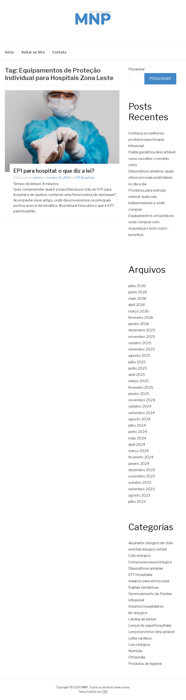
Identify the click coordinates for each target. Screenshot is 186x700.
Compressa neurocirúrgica (150, 562)
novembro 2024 (141, 400)
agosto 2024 (139, 419)
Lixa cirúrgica (139, 644)
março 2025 (138, 381)
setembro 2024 (141, 413)
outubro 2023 (139, 482)
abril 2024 (136, 444)
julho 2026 (137, 286)
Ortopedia (136, 657)
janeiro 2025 (138, 394)
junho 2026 (137, 292)
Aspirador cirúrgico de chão (150, 543)
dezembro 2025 (141, 330)
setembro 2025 (141, 349)
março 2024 (138, 451)
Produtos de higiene (145, 664)
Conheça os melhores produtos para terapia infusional (146, 139)
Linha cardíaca (140, 638)
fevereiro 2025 (140, 387)
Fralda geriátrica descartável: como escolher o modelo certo (152, 158)
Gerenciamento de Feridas (150, 594)
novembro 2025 (141, 337)
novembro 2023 (141, 476)
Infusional (136, 600)
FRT (105, 691)
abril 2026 (136, 305)
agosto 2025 (139, 355)
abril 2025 (136, 374)
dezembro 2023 (141, 470)
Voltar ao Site (33, 52)
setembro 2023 (141, 489)
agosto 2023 (139, 495)
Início (9, 52)
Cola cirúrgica (139, 555)
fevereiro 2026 (140, 317)
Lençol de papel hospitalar (149, 625)
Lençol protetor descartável (151, 632)
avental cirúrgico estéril (147, 549)
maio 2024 (137, 438)
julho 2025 (137, 362)
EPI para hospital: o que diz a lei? (53, 171)
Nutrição (135, 651)
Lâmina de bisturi (142, 619)
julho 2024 (137, 425)
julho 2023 (137, 501)
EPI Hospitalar (85, 177)
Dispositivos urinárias (145, 568)
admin (37, 177)
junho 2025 (137, 368)
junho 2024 (137, 432)
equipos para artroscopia (148, 581)
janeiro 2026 (138, 324)
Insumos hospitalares (146, 606)
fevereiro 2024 (140, 457)
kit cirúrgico (137, 613)
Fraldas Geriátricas (143, 587)
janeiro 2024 (138, 464)
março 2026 (138, 311)
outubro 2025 (139, 343)
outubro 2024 (139, 406)
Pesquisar (136, 69)
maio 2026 (137, 298)
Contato (59, 52)
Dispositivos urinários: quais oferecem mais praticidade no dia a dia (151, 177)
